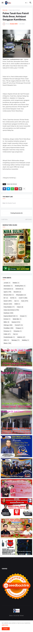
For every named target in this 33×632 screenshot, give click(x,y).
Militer (6, 322)
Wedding (25, 340)
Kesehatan (8, 313)
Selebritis (21, 337)
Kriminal (7, 319)
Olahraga (8, 325)
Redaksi (16, 282)
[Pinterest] (16, 188)
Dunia (24, 301)
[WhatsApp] (12, 188)
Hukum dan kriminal (14, 10)
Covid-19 (23, 298)
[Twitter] (8, 188)
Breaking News (20, 285)
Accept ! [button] (6, 628)
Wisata (7, 343)
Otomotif (19, 325)
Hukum (20, 307)
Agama (7, 292)
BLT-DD (13, 298)
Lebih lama (28, 219)
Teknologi (15, 340)
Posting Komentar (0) (17, 213)
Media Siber (17, 319)
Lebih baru (5, 219)
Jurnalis (7, 282)
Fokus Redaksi (9, 307)
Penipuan (19, 328)
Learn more (5, 625)
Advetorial (19, 289)
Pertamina (18, 331)
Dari (16, 301)
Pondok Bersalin (9, 337)
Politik (7, 334)
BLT (6, 298)
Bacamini (17, 292)
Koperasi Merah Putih (11, 316)
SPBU (6, 340)
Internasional (8, 289)
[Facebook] (4, 188)
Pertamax (7, 331)
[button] (2, 2)
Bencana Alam (9, 295)
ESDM (17, 304)
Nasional (16, 322)
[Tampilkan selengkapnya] (24, 188)
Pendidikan (8, 328)
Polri (15, 334)
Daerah (8, 301)
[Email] (20, 188)
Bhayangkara (21, 295)
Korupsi (23, 316)
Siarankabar (8, 285)
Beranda (5, 10)
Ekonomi (8, 304)
